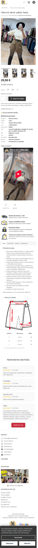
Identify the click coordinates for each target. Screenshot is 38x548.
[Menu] (34, 2)
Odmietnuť (9, 543)
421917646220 (7, 452)
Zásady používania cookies (10, 518)
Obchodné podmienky (18, 514)
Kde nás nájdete (5, 495)
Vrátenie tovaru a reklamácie (9, 507)
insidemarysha (8, 446)
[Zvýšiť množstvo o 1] (7, 98)
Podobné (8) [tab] (10, 243)
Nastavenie (18, 538)
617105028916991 (8, 449)
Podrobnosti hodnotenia (24, 15)
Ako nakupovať (5, 504)
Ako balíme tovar (5, 502)
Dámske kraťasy (13, 118)
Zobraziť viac (18, 425)
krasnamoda (7, 455)
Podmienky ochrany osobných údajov (18, 516)
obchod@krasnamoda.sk (10, 438)
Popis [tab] (4, 243)
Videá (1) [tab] (17, 243)
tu (28, 533)
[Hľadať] (24, 2)
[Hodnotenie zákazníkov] (23, 525)
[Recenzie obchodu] (12, 525)
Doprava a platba (5, 493)
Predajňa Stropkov (6, 497)
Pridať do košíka (18, 99)
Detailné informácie (6, 109)
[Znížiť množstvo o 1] (7, 100)
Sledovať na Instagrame (16, 486)
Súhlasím (27, 543)
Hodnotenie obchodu (18, 359)
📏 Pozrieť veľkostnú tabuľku (9, 113)
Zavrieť (19, 205)
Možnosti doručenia (6, 94)
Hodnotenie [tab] (24, 243)
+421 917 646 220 (8, 441)
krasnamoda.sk (8, 444)
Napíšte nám (4, 500)
